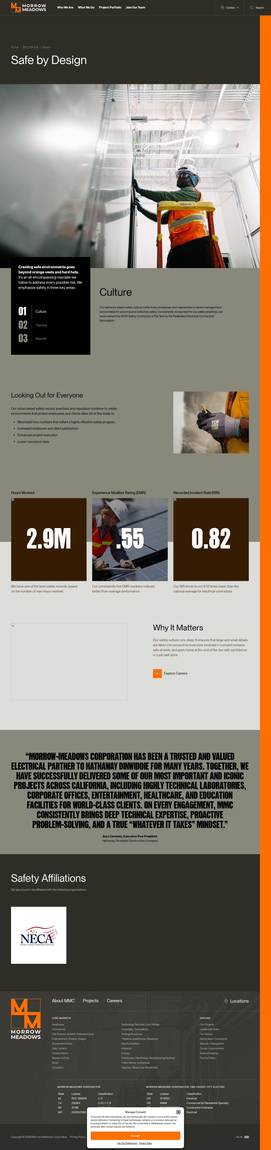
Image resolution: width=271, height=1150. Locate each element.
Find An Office (207, 1058)
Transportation (60, 1053)
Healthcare (58, 1024)
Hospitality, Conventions (134, 1029)
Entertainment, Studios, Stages (69, 1038)
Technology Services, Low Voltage (140, 1024)
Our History (206, 1034)
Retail (55, 1062)
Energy (125, 1053)
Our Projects (207, 1024)
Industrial (126, 1048)
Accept (135, 1135)
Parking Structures (131, 1034)
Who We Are (31, 47)
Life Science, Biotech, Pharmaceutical (72, 1034)
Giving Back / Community (213, 1038)
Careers (114, 1000)
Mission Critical (60, 1058)
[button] (178, 1112)
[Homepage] (26, 1019)
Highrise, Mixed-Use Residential (139, 1067)
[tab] (32, 312)
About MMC (63, 1000)
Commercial (58, 1029)
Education (57, 1067)
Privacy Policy (145, 1143)
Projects (91, 1000)
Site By (240, 1137)
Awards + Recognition (212, 1043)
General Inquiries (209, 1053)
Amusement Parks (62, 1043)
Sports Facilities (130, 1043)
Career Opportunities (212, 1048)
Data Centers (59, 1048)
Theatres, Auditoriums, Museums (139, 1038)
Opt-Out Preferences (127, 1143)
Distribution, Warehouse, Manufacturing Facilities (148, 1058)
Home (15, 47)
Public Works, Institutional (135, 1062)
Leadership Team (209, 1029)
